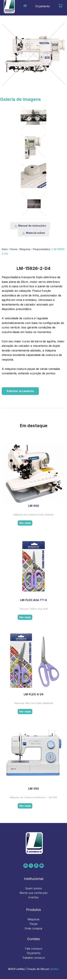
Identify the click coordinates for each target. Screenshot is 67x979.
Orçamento (42, 6)
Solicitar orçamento (20, 391)
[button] (25, 5)
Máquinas (25, 249)
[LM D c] (33, 146)
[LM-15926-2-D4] (33, 204)
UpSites (54, 968)
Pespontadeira (41, 249)
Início (5, 249)
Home (13, 249)
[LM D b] (33, 117)
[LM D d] (33, 175)
